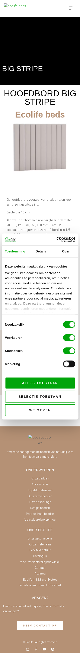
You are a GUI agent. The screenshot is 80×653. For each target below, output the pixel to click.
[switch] (69, 337)
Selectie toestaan (40, 396)
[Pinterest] (52, 649)
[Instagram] (27, 649)
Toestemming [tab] (15, 251)
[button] (71, 8)
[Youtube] (44, 649)
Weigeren (40, 410)
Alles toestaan (40, 383)
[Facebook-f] (36, 649)
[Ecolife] (15, 8)
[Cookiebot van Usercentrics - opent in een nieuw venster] (57, 239)
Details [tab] (41, 251)
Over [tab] (65, 251)
